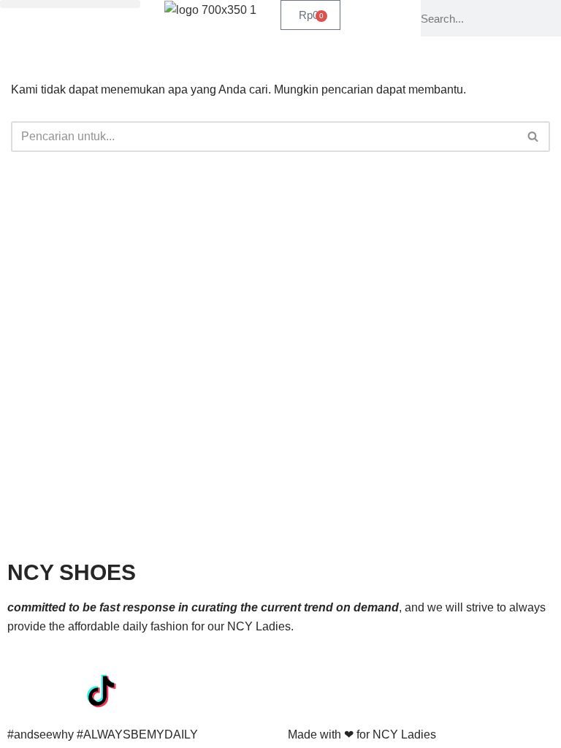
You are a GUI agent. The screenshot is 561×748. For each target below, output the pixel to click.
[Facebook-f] (25, 690)
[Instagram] (65, 690)
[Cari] (533, 136)
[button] (70, 4)
